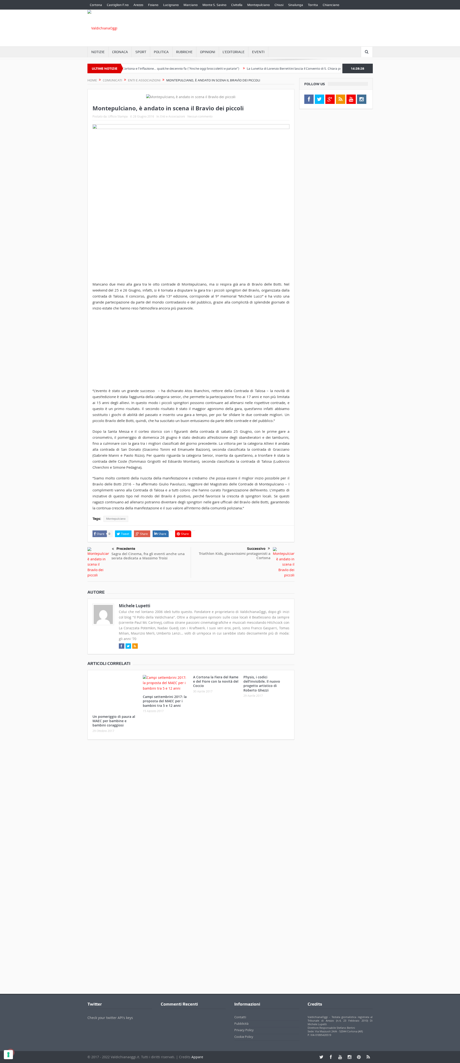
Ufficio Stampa (118, 116)
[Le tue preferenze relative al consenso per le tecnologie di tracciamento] (8, 1054)
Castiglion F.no (118, 5)
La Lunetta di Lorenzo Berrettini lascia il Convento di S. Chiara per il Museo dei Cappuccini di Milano (298, 68)
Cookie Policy (243, 1037)
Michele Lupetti (134, 605)
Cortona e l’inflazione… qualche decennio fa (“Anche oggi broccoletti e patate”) (159, 68)
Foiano (153, 5)
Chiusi (279, 5)
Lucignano (171, 5)
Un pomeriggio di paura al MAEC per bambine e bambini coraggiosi (113, 720)
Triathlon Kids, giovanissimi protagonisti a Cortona (234, 555)
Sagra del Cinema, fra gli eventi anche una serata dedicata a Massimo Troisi (148, 556)
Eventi (258, 52)
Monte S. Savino (214, 5)
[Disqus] (190, 806)
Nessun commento (200, 116)
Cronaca (120, 52)
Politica (161, 52)
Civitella (236, 5)
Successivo (256, 548)
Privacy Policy (244, 1030)
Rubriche (184, 52)
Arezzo (138, 5)
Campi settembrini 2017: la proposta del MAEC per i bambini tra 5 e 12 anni (165, 701)
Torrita (313, 5)
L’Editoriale (234, 52)
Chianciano (331, 5)
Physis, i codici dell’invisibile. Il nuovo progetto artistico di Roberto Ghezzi (261, 683)
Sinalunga (295, 5)
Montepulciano (258, 5)
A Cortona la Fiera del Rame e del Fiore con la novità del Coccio (215, 681)
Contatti (240, 1017)
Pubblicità (241, 1023)
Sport (140, 52)
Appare (197, 1057)
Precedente (125, 548)
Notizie (98, 52)
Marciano (191, 5)
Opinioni (207, 52)
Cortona (96, 5)
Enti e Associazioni (172, 116)
